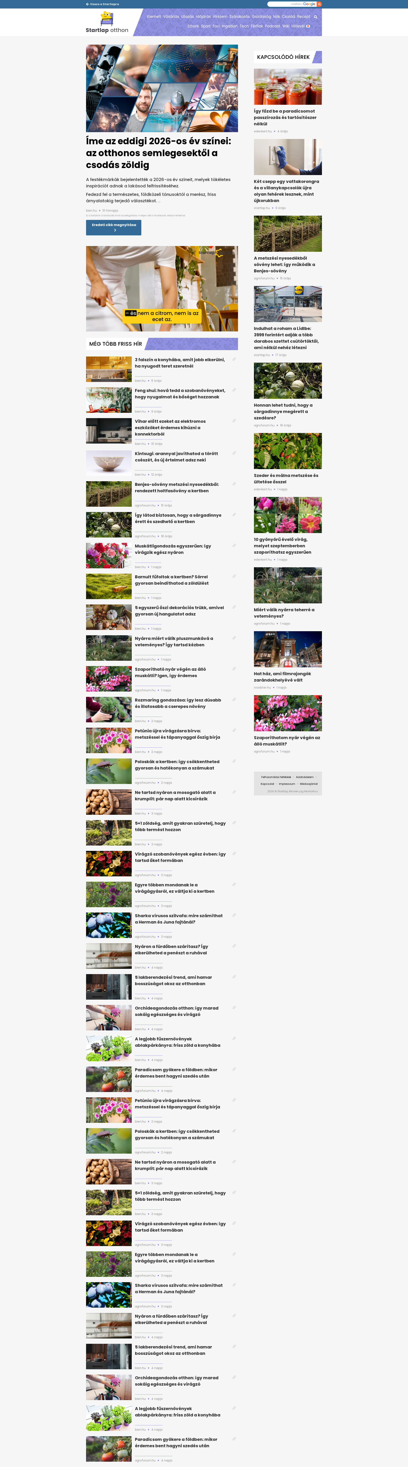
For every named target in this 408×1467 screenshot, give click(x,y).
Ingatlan (230, 26)
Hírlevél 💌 (301, 26)
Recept (303, 16)
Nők (276, 16)
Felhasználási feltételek (276, 777)
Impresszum (287, 784)
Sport (206, 26)
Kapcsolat (267, 784)
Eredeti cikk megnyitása (114, 224)
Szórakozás (240, 16)
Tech (244, 26)
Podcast (272, 26)
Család (288, 16)
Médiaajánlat (309, 784)
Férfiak (257, 26)
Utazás (187, 16)
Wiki (285, 26)
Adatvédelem (305, 777)
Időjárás (203, 16)
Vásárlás (171, 16)
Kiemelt (154, 16)
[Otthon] (109, 22)
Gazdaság (261, 16)
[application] (162, 288)
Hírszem (220, 16)
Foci (216, 26)
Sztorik (193, 26)
